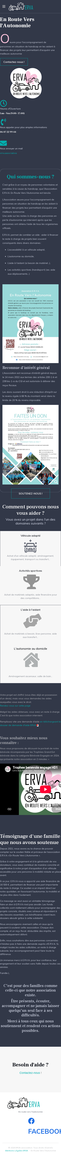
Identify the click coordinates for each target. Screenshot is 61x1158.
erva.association (8, 153)
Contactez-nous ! (13, 61)
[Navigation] (3, 6)
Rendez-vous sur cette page (15, 705)
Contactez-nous (30, 1072)
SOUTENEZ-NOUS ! (30, 493)
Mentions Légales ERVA (16, 1150)
